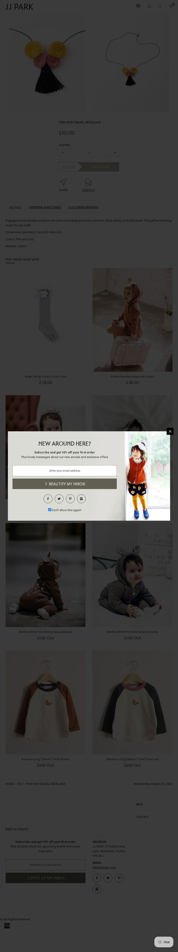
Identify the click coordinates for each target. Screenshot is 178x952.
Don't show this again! (66, 510)
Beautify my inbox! (66, 483)
